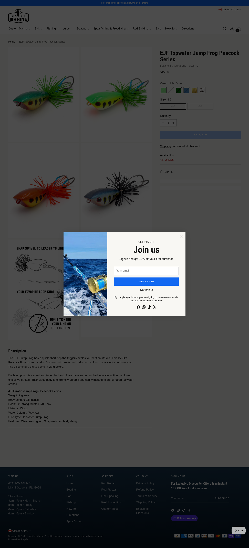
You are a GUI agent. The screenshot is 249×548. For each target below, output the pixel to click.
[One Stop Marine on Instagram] (144, 308)
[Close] (181, 236)
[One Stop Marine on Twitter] (155, 308)
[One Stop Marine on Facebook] (138, 308)
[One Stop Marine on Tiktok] (149, 308)
